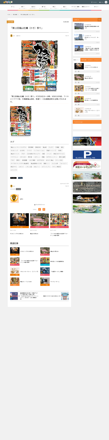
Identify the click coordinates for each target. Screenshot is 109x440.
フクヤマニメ (14, 157)
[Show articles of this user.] (14, 198)
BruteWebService (40, 204)
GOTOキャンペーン (51, 157)
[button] (106, 2)
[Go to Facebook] (39, 209)
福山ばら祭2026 (34, 233)
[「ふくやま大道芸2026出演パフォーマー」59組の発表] (59, 219)
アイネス (29, 150)
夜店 (43, 154)
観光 (62, 147)
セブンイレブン (46, 167)
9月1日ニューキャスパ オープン (92, 38)
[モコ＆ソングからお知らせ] (19, 219)
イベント (49, 154)
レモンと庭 (29, 167)
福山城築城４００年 (36, 163)
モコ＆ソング (14, 150)
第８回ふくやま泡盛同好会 (57, 261)
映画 (43, 157)
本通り (60, 150)
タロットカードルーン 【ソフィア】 (29, 271)
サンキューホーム (54, 281)
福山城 (44, 147)
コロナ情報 (32, 160)
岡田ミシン (47, 163)
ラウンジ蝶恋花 (56, 167)
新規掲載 (24, 160)
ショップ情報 (15, 254)
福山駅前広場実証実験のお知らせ (92, 27)
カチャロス (23, 157)
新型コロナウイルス (59, 154)
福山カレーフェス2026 (26, 281)
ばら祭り (22, 150)
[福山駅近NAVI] (8, 2)
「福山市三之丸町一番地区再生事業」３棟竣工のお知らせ (92, 49)
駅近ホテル (14, 167)
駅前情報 (10, 22)
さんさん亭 (55, 163)
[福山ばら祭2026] (39, 219)
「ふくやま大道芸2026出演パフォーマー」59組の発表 (59, 234)
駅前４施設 (62, 157)
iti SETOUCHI (40, 160)
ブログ (23, 154)
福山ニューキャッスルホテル (18, 147)
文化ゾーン (37, 167)
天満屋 (57, 147)
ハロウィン (37, 157)
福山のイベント (15, 154)
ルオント (21, 167)
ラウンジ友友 (59, 160)
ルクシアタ (14, 170)
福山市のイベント (45, 254)
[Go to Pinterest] (44, 209)
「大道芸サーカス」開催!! (56, 271)
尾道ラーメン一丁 (51, 150)
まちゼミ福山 (49, 160)
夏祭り (18, 160)
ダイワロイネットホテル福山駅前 (20, 163)
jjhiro (14, 35)
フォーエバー (63, 163)
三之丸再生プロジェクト (33, 154)
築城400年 (38, 147)
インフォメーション (39, 150)
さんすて (51, 147)
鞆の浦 (30, 157)
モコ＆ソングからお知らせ (16, 233)
